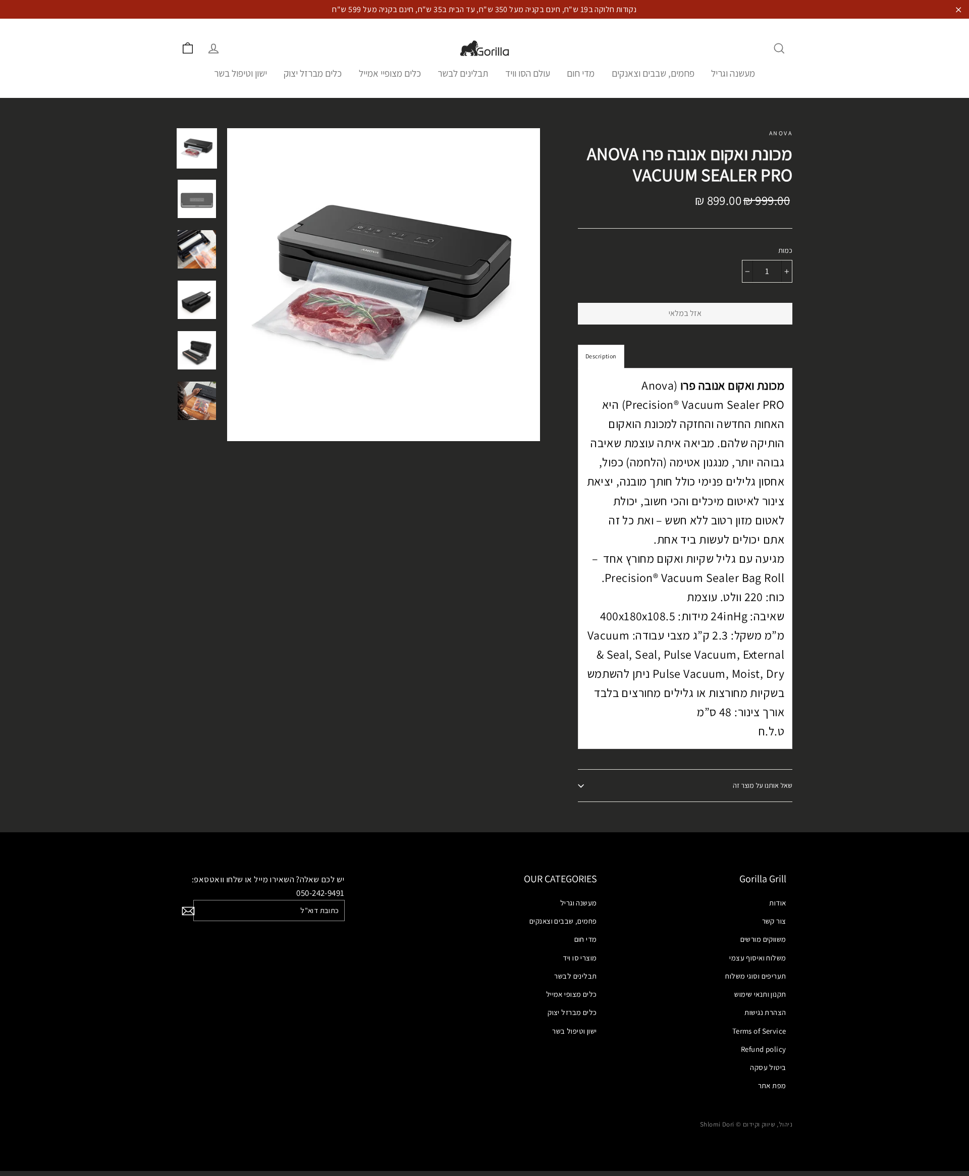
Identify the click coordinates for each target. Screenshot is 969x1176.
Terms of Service (759, 1031)
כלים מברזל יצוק (313, 73)
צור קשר (774, 921)
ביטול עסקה (768, 1067)
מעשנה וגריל (733, 73)
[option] (383, 284)
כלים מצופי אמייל (571, 994)
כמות (785, 250)
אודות (777, 902)
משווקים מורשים (763, 939)
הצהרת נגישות (765, 1012)
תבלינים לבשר (463, 73)
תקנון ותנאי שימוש (760, 994)
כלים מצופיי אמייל (390, 73)
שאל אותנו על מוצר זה (762, 785)
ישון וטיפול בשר (240, 73)
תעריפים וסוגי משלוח (755, 976)
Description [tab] (601, 356)
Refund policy (763, 1049)
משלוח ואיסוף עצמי (757, 958)
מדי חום (581, 73)
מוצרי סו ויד (580, 958)
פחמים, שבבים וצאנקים (653, 73)
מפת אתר (772, 1085)
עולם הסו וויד (527, 73)
